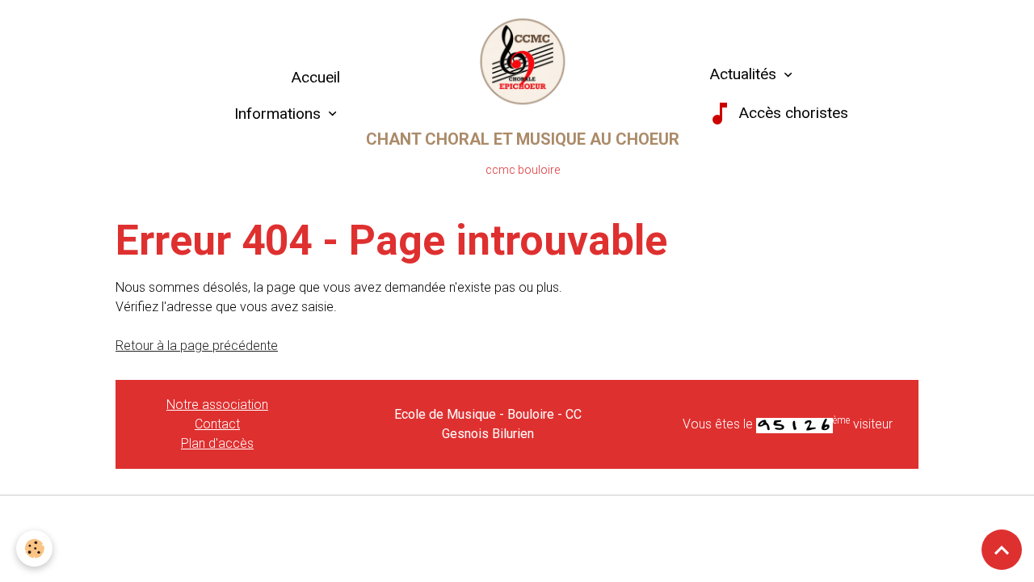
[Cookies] (34, 548)
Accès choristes (791, 112)
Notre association (217, 404)
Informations (279, 113)
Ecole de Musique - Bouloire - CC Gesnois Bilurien (488, 424)
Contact (217, 424)
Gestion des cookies (517, 517)
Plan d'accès (217, 443)
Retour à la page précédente (197, 345)
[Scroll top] (1001, 549)
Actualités (742, 74)
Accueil (315, 77)
